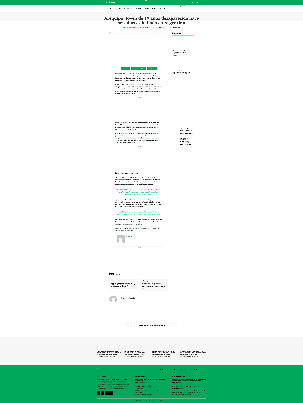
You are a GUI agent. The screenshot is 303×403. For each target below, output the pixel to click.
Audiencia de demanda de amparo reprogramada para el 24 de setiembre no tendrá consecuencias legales (182, 53)
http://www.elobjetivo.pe (126, 300)
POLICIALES (175, 388)
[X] (107, 393)
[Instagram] (102, 393)
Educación (175, 382)
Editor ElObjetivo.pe (103, 356)
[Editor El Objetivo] (113, 299)
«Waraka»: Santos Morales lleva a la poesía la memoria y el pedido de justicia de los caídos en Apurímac (193, 352)
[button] (195, 2)
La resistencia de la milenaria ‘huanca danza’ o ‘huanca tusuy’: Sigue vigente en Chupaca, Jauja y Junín (153, 285)
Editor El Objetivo (160, 27)
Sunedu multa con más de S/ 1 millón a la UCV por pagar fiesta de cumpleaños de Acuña (123, 284)
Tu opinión (137, 388)
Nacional (136, 382)
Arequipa (117, 274)
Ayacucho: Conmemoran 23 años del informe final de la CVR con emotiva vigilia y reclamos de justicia (163, 352)
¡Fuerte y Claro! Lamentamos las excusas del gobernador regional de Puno (147, 385)
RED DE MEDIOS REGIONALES (133, 27)
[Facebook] (98, 393)
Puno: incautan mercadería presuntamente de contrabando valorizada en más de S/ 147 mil (181, 72)
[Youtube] (111, 393)
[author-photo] (98, 356)
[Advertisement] (138, 109)
